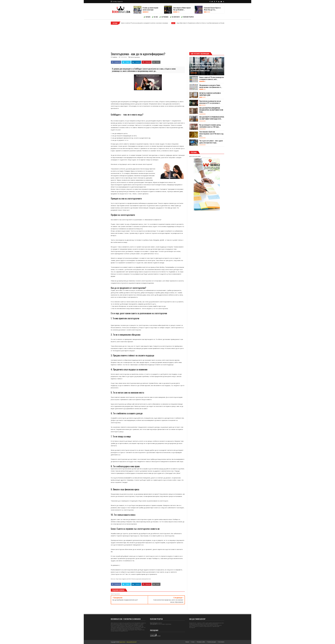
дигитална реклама (194, 156)
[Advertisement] (167, 38)
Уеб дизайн (153, 624)
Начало (187, 641)
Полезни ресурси (211, 641)
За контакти (221, 641)
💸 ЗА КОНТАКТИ (175, 17)
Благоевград (153, 623)
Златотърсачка (135, 57)
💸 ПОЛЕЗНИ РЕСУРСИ (187, 17)
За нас (193, 641)
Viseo (138, 642)
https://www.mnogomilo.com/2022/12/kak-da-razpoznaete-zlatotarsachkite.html (133, 579)
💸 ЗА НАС (155, 17)
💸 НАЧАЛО (147, 17)
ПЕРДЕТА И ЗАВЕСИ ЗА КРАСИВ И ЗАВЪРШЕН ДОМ (224, 23)
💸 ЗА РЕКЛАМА (163, 17)
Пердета (206, 23)
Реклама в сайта (201, 641)
